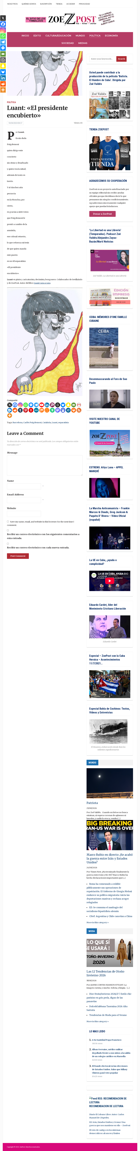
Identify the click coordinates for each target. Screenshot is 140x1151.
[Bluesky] (63, 405)
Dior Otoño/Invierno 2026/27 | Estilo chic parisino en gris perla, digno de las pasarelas (109, 998)
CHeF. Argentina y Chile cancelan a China (110, 916)
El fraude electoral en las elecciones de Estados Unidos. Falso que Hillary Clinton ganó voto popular (110, 1069)
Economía (111, 35)
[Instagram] (20, 405)
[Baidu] (63, 410)
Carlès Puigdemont (32, 422)
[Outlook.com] (9, 410)
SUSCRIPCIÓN (46, 4)
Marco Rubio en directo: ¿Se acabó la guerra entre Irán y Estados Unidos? (110, 858)
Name (10, 480)
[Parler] (52, 405)
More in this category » (98, 922)
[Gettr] (31, 410)
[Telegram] (36, 405)
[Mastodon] (57, 410)
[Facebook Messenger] (31, 405)
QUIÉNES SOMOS (29, 4)
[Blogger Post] (3, 60)
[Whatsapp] (25, 405)
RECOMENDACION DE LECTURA (106, 1106)
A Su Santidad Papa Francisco (106, 1040)
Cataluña (47, 422)
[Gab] (52, 410)
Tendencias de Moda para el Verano (108, 1015)
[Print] (73, 410)
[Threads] (57, 405)
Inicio (25, 35)
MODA (92, 931)
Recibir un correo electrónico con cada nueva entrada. (38, 547)
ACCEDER (70, 4)
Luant (54, 422)
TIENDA (59, 4)
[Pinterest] (25, 410)
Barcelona (17, 422)
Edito (37, 35)
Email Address (15, 494)
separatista (63, 422)
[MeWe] (36, 410)
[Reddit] (15, 410)
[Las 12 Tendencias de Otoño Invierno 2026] (110, 953)
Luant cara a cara (42, 283)
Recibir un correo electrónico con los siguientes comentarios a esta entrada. (43, 536)
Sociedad (68, 43)
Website (11, 508)
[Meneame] (47, 410)
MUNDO (92, 762)
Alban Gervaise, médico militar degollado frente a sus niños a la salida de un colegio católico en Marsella (111, 1053)
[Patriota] (110, 784)
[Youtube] (41, 405)
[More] (9, 415)
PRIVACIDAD (84, 4)
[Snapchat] (68, 405)
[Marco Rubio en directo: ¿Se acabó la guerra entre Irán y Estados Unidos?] (110, 836)
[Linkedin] (47, 405)
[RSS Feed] (79, 410)
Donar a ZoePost (102, 213)
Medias (82, 43)
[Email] (73, 405)
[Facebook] (15, 405)
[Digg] (68, 410)
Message (12, 452)
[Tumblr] (20, 410)
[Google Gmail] (79, 405)
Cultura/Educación (58, 35)
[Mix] (41, 410)
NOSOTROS (12, 4)
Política (94, 35)
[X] (9, 405)
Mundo (80, 35)
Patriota (92, 803)
